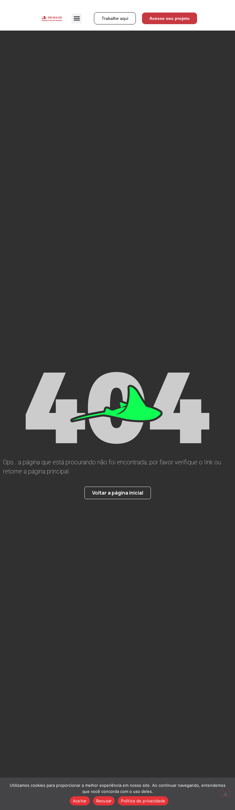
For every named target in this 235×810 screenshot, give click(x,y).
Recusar (104, 800)
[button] (77, 18)
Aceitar (80, 800)
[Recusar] (225, 793)
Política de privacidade (143, 800)
